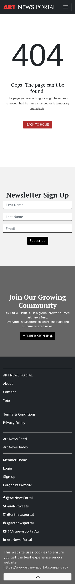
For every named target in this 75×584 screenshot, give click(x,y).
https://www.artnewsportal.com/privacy (36, 567)
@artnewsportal (20, 514)
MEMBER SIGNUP (36, 336)
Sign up (9, 477)
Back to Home (37, 124)
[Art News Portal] (29, 7)
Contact (9, 392)
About (8, 383)
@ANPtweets (17, 506)
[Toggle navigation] (66, 7)
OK (37, 577)
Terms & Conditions (19, 414)
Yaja (6, 400)
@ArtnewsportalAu (22, 531)
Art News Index (15, 447)
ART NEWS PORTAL (18, 375)
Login (7, 468)
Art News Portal (19, 540)
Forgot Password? (17, 485)
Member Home (15, 460)
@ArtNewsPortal (19, 498)
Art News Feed (15, 439)
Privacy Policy (14, 423)
